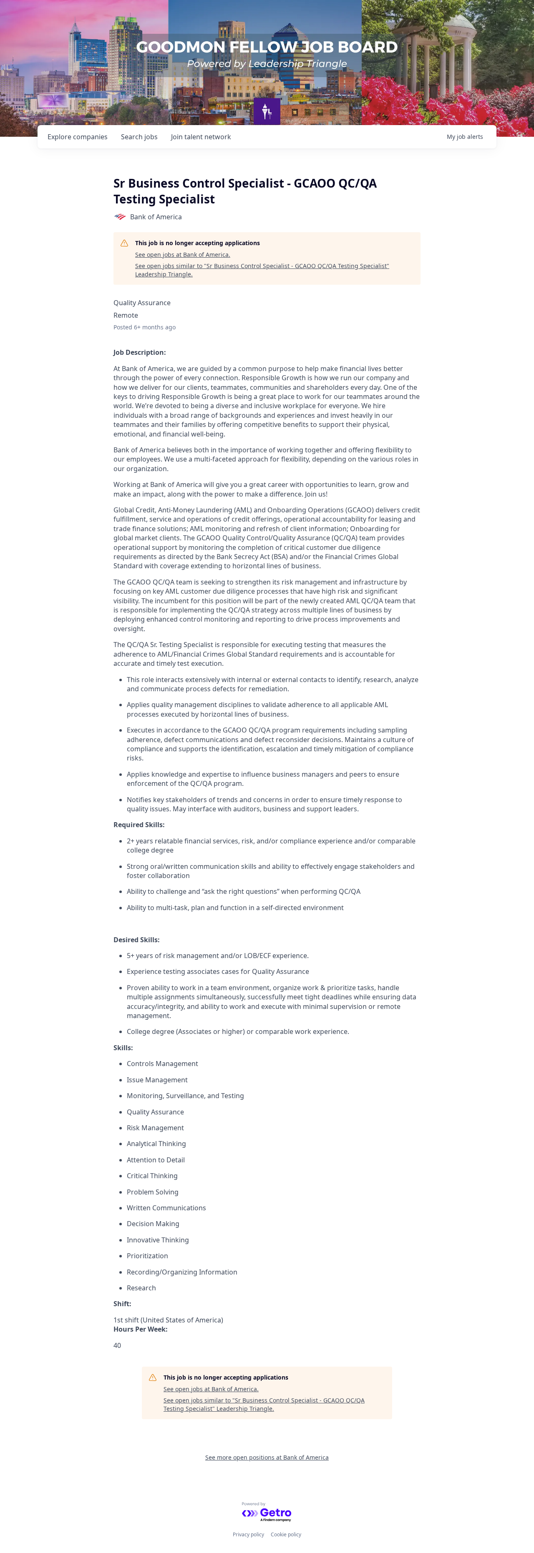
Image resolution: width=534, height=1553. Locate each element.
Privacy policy (248, 1534)
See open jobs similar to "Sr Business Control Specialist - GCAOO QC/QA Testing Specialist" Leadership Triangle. (262, 270)
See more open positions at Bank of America (267, 1457)
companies (78, 136)
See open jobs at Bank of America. (182, 254)
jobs (139, 136)
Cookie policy (286, 1534)
